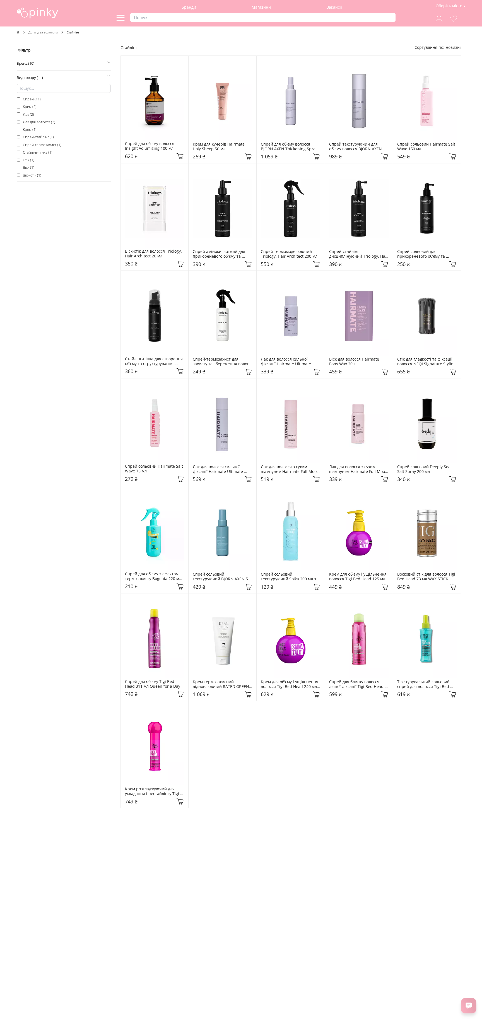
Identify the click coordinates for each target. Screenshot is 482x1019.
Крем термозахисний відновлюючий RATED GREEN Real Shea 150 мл (221, 684)
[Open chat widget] (468, 1005)
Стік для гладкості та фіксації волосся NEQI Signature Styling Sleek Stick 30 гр (427, 361)
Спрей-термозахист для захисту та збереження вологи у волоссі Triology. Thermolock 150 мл (222, 361)
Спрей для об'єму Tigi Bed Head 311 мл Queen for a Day (152, 684)
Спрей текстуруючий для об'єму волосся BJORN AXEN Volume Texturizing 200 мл (356, 146)
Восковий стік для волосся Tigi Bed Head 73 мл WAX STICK (426, 576)
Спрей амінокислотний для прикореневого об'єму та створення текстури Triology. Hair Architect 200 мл (221, 254)
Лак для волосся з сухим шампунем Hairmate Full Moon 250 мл (290, 469)
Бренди (189, 7)
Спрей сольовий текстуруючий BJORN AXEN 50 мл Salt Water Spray (222, 576)
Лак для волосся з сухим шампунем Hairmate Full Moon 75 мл (359, 469)
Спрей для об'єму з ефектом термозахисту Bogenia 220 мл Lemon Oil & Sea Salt (153, 576)
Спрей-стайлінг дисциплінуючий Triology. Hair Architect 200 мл (359, 254)
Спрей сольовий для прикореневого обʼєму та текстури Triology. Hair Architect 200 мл (421, 254)
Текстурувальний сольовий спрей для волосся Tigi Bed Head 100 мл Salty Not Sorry (424, 684)
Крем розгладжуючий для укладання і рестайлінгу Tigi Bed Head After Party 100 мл (152, 791)
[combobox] (453, 47)
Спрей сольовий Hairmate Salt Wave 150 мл (426, 146)
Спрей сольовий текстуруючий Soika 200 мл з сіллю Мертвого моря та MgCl (289, 576)
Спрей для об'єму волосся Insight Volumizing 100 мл (150, 146)
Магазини (261, 7)
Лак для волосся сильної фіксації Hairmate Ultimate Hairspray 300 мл (218, 469)
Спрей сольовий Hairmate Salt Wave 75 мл (154, 469)
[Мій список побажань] (453, 18)
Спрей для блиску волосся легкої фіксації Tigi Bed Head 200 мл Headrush (357, 684)
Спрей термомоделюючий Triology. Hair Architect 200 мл (289, 254)
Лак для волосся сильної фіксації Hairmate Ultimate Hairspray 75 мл (286, 361)
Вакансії (334, 7)
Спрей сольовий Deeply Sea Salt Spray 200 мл (424, 469)
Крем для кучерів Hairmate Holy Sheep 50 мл (219, 146)
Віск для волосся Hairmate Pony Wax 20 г (354, 361)
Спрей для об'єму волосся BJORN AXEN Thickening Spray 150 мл (290, 146)
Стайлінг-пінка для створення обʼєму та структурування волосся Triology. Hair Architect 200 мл (154, 361)
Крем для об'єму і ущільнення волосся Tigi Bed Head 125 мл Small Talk (358, 576)
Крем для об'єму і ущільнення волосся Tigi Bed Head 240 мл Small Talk (290, 684)
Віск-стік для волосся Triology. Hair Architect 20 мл (154, 254)
